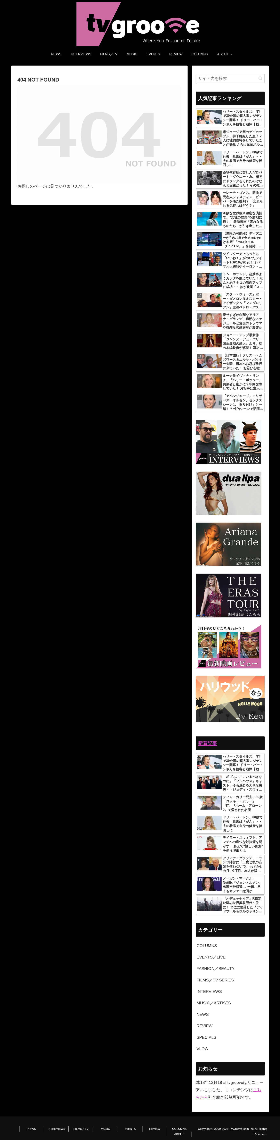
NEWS (31, 1128)
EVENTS (130, 1128)
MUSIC (105, 1128)
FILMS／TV (81, 1128)
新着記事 (207, 743)
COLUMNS (179, 1128)
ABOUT (179, 1134)
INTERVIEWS (56, 1128)
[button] (260, 78)
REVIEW (154, 1128)
